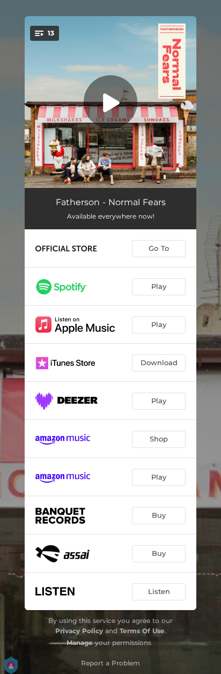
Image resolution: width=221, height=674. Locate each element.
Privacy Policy (79, 631)
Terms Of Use (142, 631)
